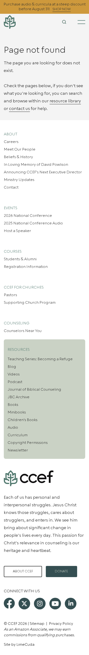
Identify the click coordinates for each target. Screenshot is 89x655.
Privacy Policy (61, 623)
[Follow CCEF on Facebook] (9, 603)
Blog (12, 366)
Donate (61, 571)
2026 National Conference (28, 215)
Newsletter (18, 450)
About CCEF (23, 571)
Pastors (10, 295)
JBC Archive (18, 397)
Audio (13, 427)
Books (13, 404)
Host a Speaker (17, 230)
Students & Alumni (20, 259)
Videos (14, 374)
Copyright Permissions (28, 442)
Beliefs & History (18, 157)
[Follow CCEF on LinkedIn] (70, 603)
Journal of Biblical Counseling (34, 389)
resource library (65, 101)
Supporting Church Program (30, 302)
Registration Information (26, 266)
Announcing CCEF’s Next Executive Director (43, 172)
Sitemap (37, 623)
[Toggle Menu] (81, 22)
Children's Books (22, 419)
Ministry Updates (19, 179)
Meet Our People (19, 149)
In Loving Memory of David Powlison (36, 164)
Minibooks (17, 412)
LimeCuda (25, 644)
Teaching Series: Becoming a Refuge (40, 359)
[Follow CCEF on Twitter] (24, 603)
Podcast (15, 381)
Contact (11, 187)
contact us (19, 109)
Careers (11, 141)
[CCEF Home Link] (17, 22)
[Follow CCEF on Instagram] (40, 603)
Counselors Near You (23, 330)
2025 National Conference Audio (33, 223)
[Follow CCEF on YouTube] (55, 603)
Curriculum (18, 435)
